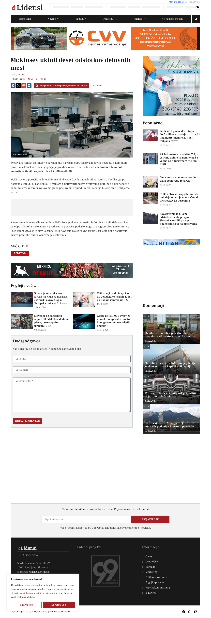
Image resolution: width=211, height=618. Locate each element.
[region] (43, 592)
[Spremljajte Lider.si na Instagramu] (190, 612)
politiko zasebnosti (30, 593)
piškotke (29, 585)
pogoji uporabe (50, 593)
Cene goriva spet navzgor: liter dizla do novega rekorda (179, 179)
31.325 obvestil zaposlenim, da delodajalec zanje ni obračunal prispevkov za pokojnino (179, 197)
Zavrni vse (26, 605)
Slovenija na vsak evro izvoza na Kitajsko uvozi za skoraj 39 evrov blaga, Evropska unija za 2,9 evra (50, 298)
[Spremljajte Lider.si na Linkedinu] (196, 612)
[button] (196, 19)
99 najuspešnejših (172, 18)
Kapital (79, 18)
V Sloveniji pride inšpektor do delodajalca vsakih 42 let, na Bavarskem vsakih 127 (114, 296)
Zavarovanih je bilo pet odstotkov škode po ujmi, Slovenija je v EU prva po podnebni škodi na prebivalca (178, 218)
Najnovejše (25, 18)
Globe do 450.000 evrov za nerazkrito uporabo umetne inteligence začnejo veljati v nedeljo (114, 321)
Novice (52, 18)
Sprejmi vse (58, 605)
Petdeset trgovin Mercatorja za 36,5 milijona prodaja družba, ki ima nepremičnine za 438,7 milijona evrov (180, 136)
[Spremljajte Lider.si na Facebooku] (184, 612)
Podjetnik (108, 18)
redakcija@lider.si (39, 572)
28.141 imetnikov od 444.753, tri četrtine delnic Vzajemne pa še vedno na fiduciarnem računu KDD (179, 159)
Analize (138, 18)
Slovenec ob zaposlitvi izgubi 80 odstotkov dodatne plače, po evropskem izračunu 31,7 (51, 321)
